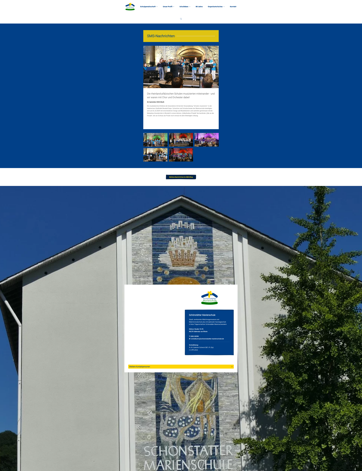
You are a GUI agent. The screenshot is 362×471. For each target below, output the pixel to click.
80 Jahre (199, 6)
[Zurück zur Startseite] (130, 6)
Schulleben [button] (184, 6)
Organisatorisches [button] (215, 6)
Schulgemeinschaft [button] (148, 6)
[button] (181, 19)
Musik (162, 102)
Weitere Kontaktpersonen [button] (139, 366)
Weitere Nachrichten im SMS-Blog (181, 177)
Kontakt (233, 6)
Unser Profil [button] (167, 6)
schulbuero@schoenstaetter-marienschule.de (207, 339)
